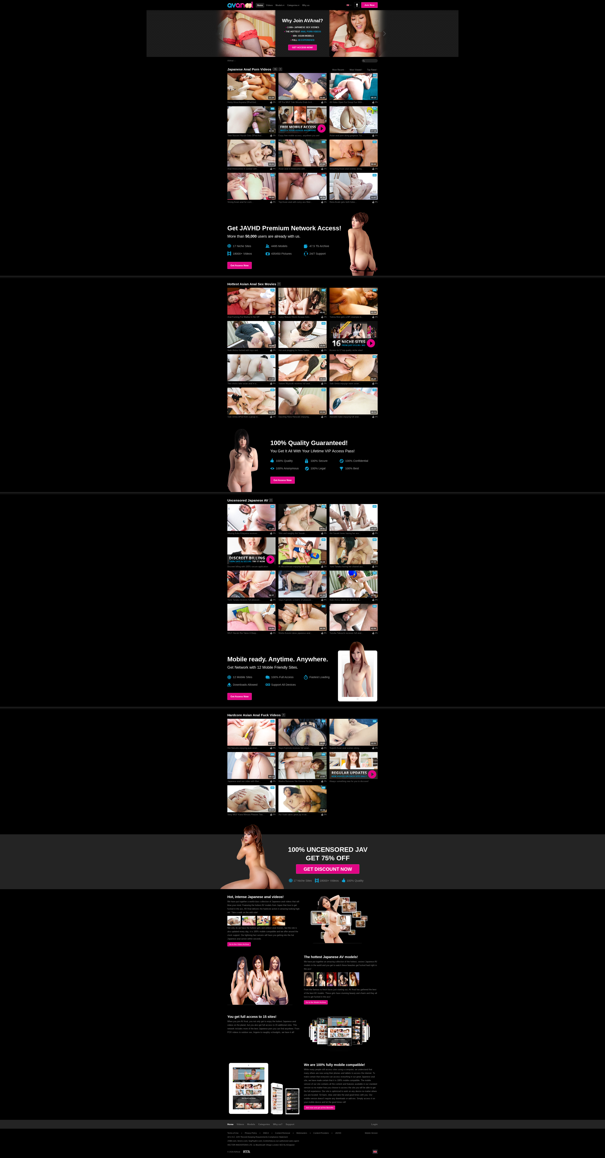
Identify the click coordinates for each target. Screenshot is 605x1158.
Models (251, 1124)
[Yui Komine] (343, 985)
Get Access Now (239, 265)
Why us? (277, 1124)
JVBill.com (231, 1141)
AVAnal (230, 61)
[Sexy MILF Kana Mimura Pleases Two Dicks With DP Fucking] (234, 925)
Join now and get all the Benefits (319, 1108)
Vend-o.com (242, 1141)
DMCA (266, 1133)
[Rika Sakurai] (354, 985)
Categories (264, 1124)
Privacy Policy (251, 1133)
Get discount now (328, 869)
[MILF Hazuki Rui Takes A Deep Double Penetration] (249, 925)
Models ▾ (280, 5)
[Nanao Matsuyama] (309, 985)
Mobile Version (371, 1133)
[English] (349, 5)
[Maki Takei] (320, 985)
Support (290, 1124)
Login (374, 1124)
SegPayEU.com (255, 1141)
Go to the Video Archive (239, 944)
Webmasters (301, 1133)
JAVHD (338, 1133)
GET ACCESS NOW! (302, 47)
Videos (269, 5)
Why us (305, 5)
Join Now (369, 5)
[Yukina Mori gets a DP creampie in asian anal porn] (278, 925)
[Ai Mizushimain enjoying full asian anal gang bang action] (263, 925)
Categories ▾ (293, 5)
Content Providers (321, 1133)
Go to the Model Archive (316, 1002)
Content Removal (282, 1133)
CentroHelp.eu (269, 1141)
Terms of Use (233, 1133)
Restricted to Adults (246, 1151)
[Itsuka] (332, 985)
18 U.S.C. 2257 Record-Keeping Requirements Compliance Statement (257, 1137)
